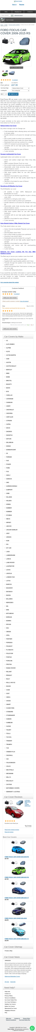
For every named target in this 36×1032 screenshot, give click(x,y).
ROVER (8, 686)
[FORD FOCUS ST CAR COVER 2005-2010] (18, 888)
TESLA (8, 733)
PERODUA (9, 642)
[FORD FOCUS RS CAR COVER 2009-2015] (4, 73)
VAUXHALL (9, 755)
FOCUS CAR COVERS (14, 24)
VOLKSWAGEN (10, 762)
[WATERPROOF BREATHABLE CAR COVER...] (11, 73)
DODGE (8, 446)
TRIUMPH (9, 744)
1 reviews (14, 80)
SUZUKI (8, 726)
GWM (7, 493)
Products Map (8, 950)
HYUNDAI (9, 515)
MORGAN (9, 617)
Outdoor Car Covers (10, 1004)
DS (7, 453)
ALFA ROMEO (10, 344)
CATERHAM (9, 399)
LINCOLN (9, 573)
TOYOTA (8, 737)
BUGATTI (9, 384)
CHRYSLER (9, 417)
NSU (7, 628)
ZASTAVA (9, 784)
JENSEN (8, 537)
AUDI (7, 359)
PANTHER (9, 639)
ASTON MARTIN (11, 355)
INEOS (8, 519)
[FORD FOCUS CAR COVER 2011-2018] (18, 909)
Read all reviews (9, 832)
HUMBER (9, 508)
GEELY (8, 475)
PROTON (9, 664)
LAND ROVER (10, 562)
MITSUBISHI (10, 613)
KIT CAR (8, 548)
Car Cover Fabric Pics (11, 1000)
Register (21, 4)
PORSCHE (9, 660)
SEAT (8, 693)
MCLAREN (9, 599)
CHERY (8, 406)
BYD (7, 391)
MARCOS (9, 584)
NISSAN (8, 624)
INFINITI (8, 522)
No (31, 324)
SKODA (8, 700)
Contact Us (30, 11)
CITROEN (9, 420)
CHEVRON (9, 413)
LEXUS (8, 570)
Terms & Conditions (10, 998)
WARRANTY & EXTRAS (13, 791)
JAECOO (8, 526)
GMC (7, 482)
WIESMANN (9, 773)
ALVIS (8, 351)
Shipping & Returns (10, 1010)
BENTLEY (9, 369)
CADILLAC (9, 395)
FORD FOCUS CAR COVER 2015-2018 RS (17, 857)
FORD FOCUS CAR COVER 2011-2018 (16, 918)
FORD (5, 24)
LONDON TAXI (10, 577)
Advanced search (18, 15)
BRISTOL (9, 380)
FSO (7, 471)
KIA (7, 544)
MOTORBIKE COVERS (12, 788)
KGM (7, 540)
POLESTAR (9, 653)
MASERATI (9, 588)
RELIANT (9, 671)
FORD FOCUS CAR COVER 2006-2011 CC (17, 939)
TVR (7, 748)
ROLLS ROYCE (10, 682)
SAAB (8, 690)
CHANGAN (9, 402)
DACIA (8, 428)
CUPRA (8, 424)
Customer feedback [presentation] (18, 288)
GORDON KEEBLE (11, 486)
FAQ (6, 1012)
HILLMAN (9, 497)
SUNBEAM (9, 722)
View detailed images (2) (17, 67)
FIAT (7, 460)
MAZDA (8, 595)
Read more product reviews (12, 829)
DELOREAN (9, 442)
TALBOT (8, 730)
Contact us (8, 993)
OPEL (8, 635)
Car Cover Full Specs (10, 1002)
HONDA (8, 504)
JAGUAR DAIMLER (11, 530)
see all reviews (24, 301)
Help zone (7, 991)
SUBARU (8, 719)
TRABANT (9, 741)
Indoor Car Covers (10, 1006)
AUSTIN (8, 362)
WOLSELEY (9, 781)
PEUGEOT (9, 646)
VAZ (7, 759)
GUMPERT (9, 489)
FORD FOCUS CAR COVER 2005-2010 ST (17, 898)
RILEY (8, 679)
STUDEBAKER (10, 715)
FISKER (8, 464)
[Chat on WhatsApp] (32, 1028)
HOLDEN (8, 500)
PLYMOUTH (9, 650)
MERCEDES (9, 602)
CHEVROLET (10, 409)
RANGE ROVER (10, 668)
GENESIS (9, 479)
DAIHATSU (9, 435)
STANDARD (9, 711)
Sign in (14, 4)
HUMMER (9, 511)
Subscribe (13, 982)
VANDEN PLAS (10, 751)
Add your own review (10, 298)
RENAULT (9, 675)
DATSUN (8, 439)
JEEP (8, 533)
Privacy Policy (9, 995)
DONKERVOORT (11, 449)
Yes (28, 324)
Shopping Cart (18, 11)
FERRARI (9, 457)
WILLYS (8, 777)
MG (7, 606)
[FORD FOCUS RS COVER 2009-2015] (18, 868)
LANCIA (8, 559)
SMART (8, 704)
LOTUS (8, 580)
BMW (7, 373)
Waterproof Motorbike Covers (12, 976)
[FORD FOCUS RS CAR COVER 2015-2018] (18, 847)
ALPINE (8, 348)
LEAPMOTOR (10, 566)
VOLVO (8, 766)
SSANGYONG (10, 708)
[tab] (18, 288)
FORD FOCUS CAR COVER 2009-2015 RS (17, 877)
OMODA (8, 631)
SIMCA (8, 697)
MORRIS (8, 620)
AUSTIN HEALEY (11, 366)
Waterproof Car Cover (11, 1008)
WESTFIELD (10, 770)
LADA (8, 551)
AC (7, 340)
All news (7, 982)
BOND (8, 377)
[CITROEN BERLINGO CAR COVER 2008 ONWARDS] (14, 818)
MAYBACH (9, 591)
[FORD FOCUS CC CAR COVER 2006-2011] (18, 929)
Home (1, 24)
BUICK (8, 388)
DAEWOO (9, 431)
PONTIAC (9, 657)
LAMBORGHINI (10, 555)
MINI (7, 610)
